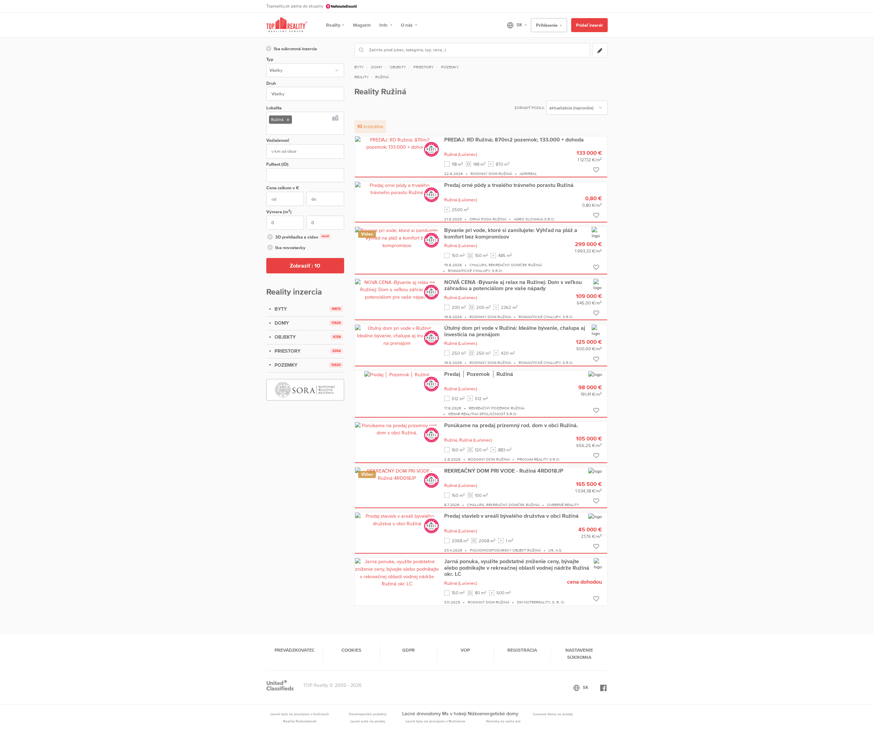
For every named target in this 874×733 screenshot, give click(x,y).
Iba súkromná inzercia (295, 48)
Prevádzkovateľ (294, 650)
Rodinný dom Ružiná (491, 174)
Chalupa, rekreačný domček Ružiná (505, 265)
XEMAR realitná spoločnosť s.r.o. (482, 414)
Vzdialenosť (277, 140)
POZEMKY (285, 365)
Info (384, 25)
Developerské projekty (367, 714)
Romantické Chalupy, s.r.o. (475, 271)
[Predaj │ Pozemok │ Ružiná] (396, 374)
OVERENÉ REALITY (563, 505)
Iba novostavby (290, 247)
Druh (271, 83)
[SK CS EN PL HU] (514, 25)
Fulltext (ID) (277, 164)
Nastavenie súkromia (579, 653)
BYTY (280, 309)
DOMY (281, 323)
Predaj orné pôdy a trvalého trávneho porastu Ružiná (509, 185)
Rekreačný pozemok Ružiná (496, 408)
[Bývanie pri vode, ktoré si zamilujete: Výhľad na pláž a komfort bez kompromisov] (397, 237)
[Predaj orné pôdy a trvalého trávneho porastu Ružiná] (397, 188)
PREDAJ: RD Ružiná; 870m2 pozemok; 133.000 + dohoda (514, 139)
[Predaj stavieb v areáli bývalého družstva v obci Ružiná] (397, 519)
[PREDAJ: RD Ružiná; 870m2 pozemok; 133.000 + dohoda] (397, 143)
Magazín (362, 25)
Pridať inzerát (589, 25)
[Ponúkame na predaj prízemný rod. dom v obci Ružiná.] (397, 429)
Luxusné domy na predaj (553, 714)
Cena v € (282, 187)
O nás (407, 25)
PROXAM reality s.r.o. (538, 459)
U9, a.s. (555, 550)
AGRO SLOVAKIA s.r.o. (534, 219)
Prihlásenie (547, 25)
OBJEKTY (284, 337)
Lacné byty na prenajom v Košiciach (299, 714)
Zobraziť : (305, 265)
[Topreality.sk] (286, 25)
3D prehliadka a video (302, 237)
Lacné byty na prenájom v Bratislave (435, 721)
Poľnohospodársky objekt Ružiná (505, 550)
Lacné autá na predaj (367, 721)
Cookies (351, 650)
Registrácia (522, 650)
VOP (465, 650)
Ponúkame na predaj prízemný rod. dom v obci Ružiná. (511, 425)
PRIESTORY (286, 351)
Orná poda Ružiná (487, 219)
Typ (269, 59)
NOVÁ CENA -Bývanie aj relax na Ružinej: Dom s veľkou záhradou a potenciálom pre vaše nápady (513, 285)
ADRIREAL (528, 174)
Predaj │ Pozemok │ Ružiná (478, 374)
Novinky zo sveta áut (503, 721)
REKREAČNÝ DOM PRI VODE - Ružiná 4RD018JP (503, 470)
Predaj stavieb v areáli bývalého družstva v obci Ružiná (511, 516)
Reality (333, 25)
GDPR (408, 650)
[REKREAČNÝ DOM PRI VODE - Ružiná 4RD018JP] (397, 474)
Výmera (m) (279, 211)
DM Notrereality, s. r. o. (541, 602)
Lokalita (274, 107)
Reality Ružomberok (299, 721)
